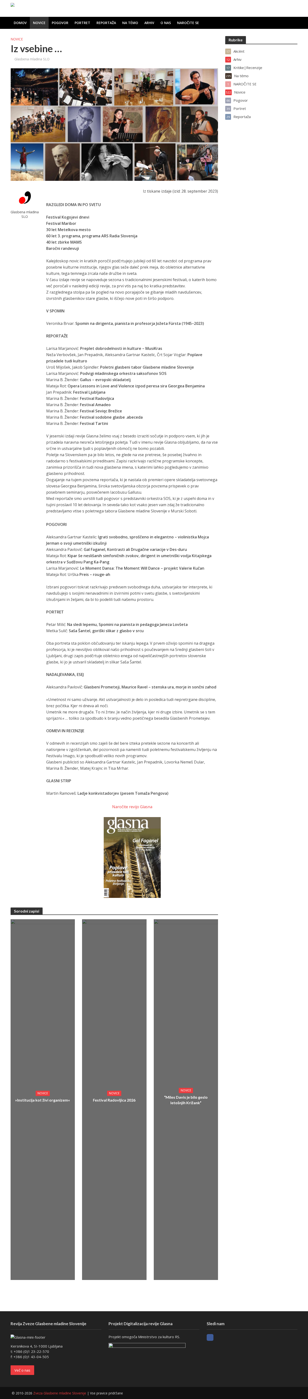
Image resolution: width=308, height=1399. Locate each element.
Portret (82, 22)
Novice (39, 22)
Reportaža (106, 22)
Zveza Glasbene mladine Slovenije (59, 1393)
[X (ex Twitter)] (219, 1337)
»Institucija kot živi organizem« (42, 1100)
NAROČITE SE (188, 22)
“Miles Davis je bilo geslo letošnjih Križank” (186, 1100)
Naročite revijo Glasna (132, 806)
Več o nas (22, 1370)
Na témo (130, 22)
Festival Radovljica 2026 (114, 1100)
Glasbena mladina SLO (32, 59)
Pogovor (60, 22)
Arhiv (149, 22)
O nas (165, 22)
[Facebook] (210, 1337)
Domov (20, 22)
